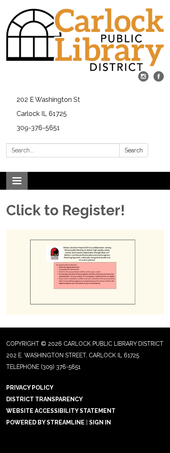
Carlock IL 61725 (42, 114)
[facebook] (158, 79)
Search (134, 150)
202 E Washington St (48, 100)
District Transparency (44, 399)
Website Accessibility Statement (61, 410)
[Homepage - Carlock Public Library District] (85, 39)
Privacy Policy (30, 387)
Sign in (100, 422)
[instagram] (143, 79)
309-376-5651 (38, 128)
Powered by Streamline (45, 422)
